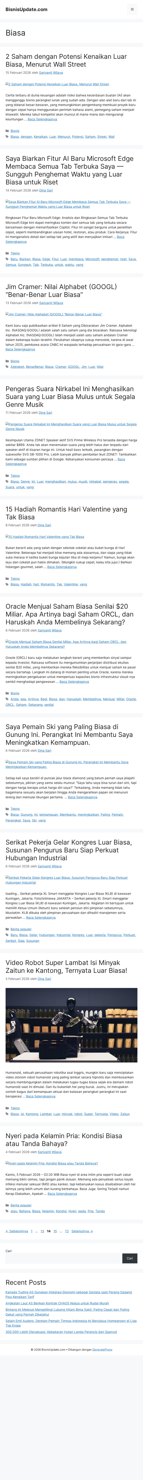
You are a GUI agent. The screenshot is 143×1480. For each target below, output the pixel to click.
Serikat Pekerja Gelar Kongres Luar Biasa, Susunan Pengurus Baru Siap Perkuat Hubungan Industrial (69, 850)
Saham (90, 137)
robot (78, 1114)
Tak (59, 584)
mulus (72, 481)
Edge (46, 259)
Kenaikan (40, 137)
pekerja (100, 935)
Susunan (32, 941)
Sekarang (35, 705)
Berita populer (21, 929)
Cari (9, 1251)
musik (83, 481)
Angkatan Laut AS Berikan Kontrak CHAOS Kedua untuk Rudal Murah (57, 1303)
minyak (67, 1114)
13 (42, 1231)
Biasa (15, 137)
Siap (21, 941)
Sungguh (24, 265)
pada (82, 1211)
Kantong (32, 1114)
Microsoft (92, 259)
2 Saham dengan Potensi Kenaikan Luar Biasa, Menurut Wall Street (66, 60)
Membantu (68, 814)
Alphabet (17, 367)
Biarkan (25, 259)
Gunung (26, 814)
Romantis (48, 584)
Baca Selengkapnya (42, 119)
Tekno (15, 253)
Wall (111, 137)
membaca (76, 259)
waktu (69, 265)
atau (14, 1211)
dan (62, 699)
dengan (26, 137)
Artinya (33, 699)
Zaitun (125, 1114)
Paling (105, 814)
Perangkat (13, 820)
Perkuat (129, 935)
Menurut (64, 137)
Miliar (120, 699)
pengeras (110, 481)
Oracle (131, 699)
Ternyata (101, 1114)
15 (55, 1231)
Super (88, 1114)
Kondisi (61, 1211)
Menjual (109, 699)
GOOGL (74, 367)
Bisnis (15, 131)
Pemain (117, 814)
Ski (34, 820)
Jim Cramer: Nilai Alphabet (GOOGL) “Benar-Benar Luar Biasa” (61, 290)
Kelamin (48, 1211)
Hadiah (26, 584)
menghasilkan (55, 481)
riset (123, 259)
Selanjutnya (82, 1231)
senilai (49, 705)
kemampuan (48, 814)
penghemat (109, 259)
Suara (10, 487)
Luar (52, 137)
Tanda (100, 1211)
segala (124, 481)
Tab (36, 265)
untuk (59, 265)
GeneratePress (102, 1349)
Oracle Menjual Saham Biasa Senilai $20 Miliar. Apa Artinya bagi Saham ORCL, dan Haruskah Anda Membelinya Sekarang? (70, 614)
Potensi (77, 137)
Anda (15, 699)
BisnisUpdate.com (26, 9)
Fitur (55, 259)
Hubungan (47, 935)
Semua (11, 265)
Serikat (11, 941)
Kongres (78, 935)
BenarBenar (34, 367)
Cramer (60, 367)
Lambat (46, 1114)
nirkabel (95, 481)
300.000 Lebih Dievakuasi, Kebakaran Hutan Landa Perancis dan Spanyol (61, 1332)
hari (36, 584)
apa (23, 699)
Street (102, 137)
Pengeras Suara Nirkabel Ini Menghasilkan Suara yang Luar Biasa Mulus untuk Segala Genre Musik (70, 396)
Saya (132, 259)
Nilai (100, 367)
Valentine (71, 584)
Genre (25, 481)
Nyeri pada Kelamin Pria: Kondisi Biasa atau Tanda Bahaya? (64, 1139)
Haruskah (74, 699)
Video (114, 1114)
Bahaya (24, 1211)
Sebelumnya (17, 1231)
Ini (33, 481)
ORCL (10, 705)
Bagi (44, 699)
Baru (14, 259)
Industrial (63, 935)
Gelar (33, 935)
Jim (84, 367)
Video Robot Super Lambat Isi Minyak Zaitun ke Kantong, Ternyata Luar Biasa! (66, 966)
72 (67, 1231)
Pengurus (114, 935)
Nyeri (72, 1211)
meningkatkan (88, 814)
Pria (90, 1211)
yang (79, 265)
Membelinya (92, 699)
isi (22, 1114)
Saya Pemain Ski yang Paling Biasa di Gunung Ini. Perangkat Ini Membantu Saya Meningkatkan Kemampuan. (69, 734)
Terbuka (47, 265)
